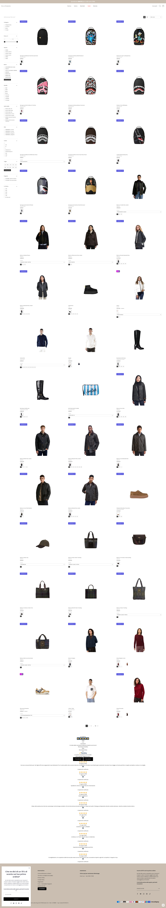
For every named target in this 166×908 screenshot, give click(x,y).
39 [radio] (75, 313)
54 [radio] (28, 367)
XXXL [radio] (71, 716)
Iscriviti (16, 899)
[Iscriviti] (159, 888)
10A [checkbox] (13, 167)
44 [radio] (121, 214)
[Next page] (98, 726)
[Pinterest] (18, 903)
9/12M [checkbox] (11, 167)
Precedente (78, 759)
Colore (21, 159)
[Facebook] (11, 903)
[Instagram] (16, 903)
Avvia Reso (42, 888)
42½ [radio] (27, 717)
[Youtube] (13, 903)
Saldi (89, 6)
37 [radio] (71, 313)
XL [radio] (69, 716)
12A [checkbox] (15, 167)
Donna (69, 6)
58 (95, 726)
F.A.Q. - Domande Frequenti (45, 884)
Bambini (82, 6)
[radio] (21, 61)
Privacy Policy (41, 877)
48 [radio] (125, 263)
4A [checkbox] (13, 164)
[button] (144, 17)
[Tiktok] (21, 903)
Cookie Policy (41, 879)
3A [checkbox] (10, 164)
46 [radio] (123, 263)
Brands (95, 6)
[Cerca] (159, 6)
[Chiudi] (29, 868)
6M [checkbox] (5, 167)
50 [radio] (24, 367)
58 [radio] (32, 367)
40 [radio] (117, 214)
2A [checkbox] (5, 164)
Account (154, 6)
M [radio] (119, 467)
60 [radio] (34, 367)
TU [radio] (20, 64)
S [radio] (117, 467)
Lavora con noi (41, 886)
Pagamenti (40, 882)
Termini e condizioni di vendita (45, 875)
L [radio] (121, 467)
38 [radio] (20, 313)
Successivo (88, 759)
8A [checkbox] (7, 167)
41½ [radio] (22, 717)
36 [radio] (69, 313)
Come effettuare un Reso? (44, 873)
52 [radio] (26, 367)
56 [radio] (30, 367)
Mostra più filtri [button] (7, 79)
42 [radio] (119, 214)
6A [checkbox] (15, 164)
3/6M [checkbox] (8, 164)
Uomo (75, 6)
